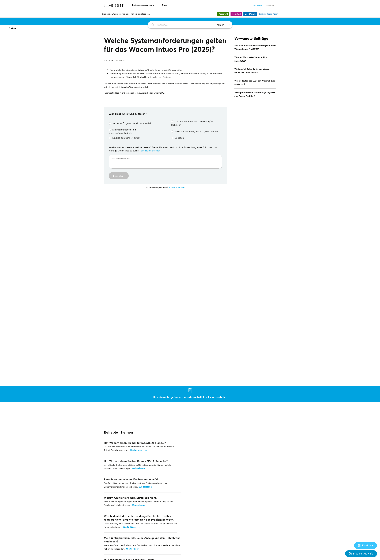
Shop (164, 5)
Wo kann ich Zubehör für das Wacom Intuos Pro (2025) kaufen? (252, 71)
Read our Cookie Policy (268, 14)
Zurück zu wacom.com (143, 5)
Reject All (236, 14)
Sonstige (179, 137)
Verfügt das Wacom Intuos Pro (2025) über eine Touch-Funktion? (254, 94)
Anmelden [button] (258, 5)
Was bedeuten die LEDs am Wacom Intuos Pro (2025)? (254, 82)
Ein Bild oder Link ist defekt (126, 137)
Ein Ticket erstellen (150, 150)
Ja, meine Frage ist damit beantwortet (131, 123)
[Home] (114, 5)
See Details (250, 14)
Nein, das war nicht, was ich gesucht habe (196, 131)
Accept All (223, 14)
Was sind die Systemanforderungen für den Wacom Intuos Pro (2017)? (255, 47)
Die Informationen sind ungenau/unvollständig (122, 131)
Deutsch (270, 5)
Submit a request (177, 187)
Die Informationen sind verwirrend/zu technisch (192, 123)
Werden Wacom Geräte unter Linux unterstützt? (251, 59)
